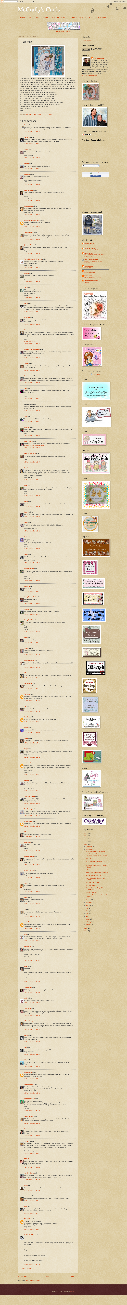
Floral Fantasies (89, 243)
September (89, 902)
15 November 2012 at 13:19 (32, 168)
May (25, 934)
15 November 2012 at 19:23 (32, 580)
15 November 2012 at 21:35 (32, 655)
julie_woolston (28, 245)
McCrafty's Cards (39, 9)
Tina (25, 416)
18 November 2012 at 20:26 (32, 1093)
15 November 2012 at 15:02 (32, 281)
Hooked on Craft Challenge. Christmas (97, 856)
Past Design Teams (59, 17)
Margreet (27, 317)
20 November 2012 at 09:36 (32, 1190)
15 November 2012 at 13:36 (32, 184)
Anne (26, 303)
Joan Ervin (27, 1008)
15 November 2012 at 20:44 (32, 632)
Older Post (74, 1277)
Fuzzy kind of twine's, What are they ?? (97, 872)
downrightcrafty (29, 856)
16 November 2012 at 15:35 (32, 865)
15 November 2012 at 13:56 (32, 239)
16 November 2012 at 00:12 (32, 757)
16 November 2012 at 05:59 (32, 791)
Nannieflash (28, 376)
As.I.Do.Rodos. (29, 232)
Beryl (26, 749)
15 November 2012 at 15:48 (32, 343)
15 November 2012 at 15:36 (32, 324)
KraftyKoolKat (28, 620)
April (87, 916)
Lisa (25, 330)
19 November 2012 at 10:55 (32, 1135)
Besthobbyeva (28, 190)
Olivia (26, 738)
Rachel (26, 512)
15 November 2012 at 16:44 (32, 448)
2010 (86, 931)
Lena (25, 485)
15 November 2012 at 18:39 (32, 549)
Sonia (26, 287)
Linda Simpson (29, 568)
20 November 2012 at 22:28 (32, 1213)
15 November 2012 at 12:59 (32, 158)
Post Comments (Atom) (32, 1280)
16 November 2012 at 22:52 (32, 941)
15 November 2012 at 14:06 (32, 253)
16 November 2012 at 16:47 (32, 891)
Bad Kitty (27, 586)
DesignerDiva (28, 206)
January (88, 924)
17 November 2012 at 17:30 (32, 1015)
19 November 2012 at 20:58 (32, 1167)
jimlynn (26, 427)
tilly (25, 1060)
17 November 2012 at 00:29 (32, 960)
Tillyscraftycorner (89, 248)
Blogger (72, 1291)
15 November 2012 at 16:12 (32, 398)
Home (22, 17)
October (88, 900)
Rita (25, 125)
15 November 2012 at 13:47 (32, 227)
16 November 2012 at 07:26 (32, 815)
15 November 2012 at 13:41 (32, 214)
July (87, 908)
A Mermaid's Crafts (29, 341)
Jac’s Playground (29, 922)
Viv (25, 706)
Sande (26, 149)
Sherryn (26, 673)
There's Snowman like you (93, 875)
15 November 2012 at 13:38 (32, 200)
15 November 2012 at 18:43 (32, 563)
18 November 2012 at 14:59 (32, 1066)
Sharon (26, 832)
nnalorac (27, 1196)
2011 (86, 928)
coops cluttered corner (91, 259)
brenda (26, 273)
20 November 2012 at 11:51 (32, 1201)
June (87, 911)
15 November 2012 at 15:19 (32, 312)
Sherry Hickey (28, 1021)
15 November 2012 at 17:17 (32, 480)
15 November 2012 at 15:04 (32, 297)
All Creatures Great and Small (92, 245)
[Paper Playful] (95, 374)
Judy (25, 966)
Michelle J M (28, 821)
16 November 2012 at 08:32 (32, 836)
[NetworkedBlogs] (95, 173)
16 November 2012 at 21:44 (32, 928)
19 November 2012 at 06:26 (32, 1123)
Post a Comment (27, 1268)
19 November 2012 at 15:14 (32, 1153)
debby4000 (27, 842)
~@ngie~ (27, 1141)
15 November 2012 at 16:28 (32, 421)
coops (26, 883)
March (88, 919)
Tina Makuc (27, 1219)
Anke (25, 897)
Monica (26, 1129)
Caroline (27, 137)
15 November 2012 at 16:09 (32, 382)
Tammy (26, 363)
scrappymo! (28, 1072)
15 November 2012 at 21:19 (32, 642)
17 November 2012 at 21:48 (32, 1029)
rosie (25, 998)
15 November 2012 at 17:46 (32, 506)
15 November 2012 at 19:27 (32, 591)
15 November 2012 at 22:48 (32, 711)
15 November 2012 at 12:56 (32, 144)
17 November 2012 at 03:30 (32, 982)
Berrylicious (88, 276)
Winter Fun (89, 858)
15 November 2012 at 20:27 (32, 614)
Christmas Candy (90, 885)
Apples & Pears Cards (91, 280)
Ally (25, 1047)
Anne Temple (28, 683)
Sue (25, 388)
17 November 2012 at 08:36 (32, 992)
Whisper (26, 609)
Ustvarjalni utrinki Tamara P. (33, 259)
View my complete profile (89, 75)
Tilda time (88, 870)
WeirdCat (27, 1159)
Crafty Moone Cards (30, 597)
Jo (25, 909)
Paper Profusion (29, 660)
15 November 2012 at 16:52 (32, 462)
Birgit (26, 501)
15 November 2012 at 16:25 (32, 411)
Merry (26, 1185)
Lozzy (26, 727)
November (89, 849)
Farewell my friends (89, 272)
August (88, 905)
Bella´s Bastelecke (30, 1235)
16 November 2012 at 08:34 (32, 851)
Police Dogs (87, 267)
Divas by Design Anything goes (92, 277)
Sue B (26, 468)
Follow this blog (95, 175)
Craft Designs (88, 271)
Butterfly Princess (91, 892)
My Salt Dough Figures (38, 17)
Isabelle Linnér (29, 870)
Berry (26, 1035)
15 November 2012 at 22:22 (32, 688)
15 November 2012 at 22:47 (32, 700)
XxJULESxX (28, 987)
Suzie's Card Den (29, 1098)
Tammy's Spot (88, 266)
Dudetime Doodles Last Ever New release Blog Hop (95, 852)
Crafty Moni (27, 946)
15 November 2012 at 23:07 (32, 732)
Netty (25, 637)
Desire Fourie (28, 441)
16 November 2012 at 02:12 (32, 775)
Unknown (27, 694)
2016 (86, 833)
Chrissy (26, 780)
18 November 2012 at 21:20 (32, 1110)
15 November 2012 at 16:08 (32, 370)
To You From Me (88, 282)
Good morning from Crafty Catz (92, 250)
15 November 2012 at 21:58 (32, 678)
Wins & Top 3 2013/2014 (81, 17)
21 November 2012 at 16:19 (32, 1229)
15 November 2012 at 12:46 (32, 131)
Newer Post (22, 1277)
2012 (86, 844)
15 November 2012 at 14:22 (32, 267)
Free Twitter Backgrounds (63, 31)
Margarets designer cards (32, 220)
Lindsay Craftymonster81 (32, 349)
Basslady (27, 174)
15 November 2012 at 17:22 (32, 496)
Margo (26, 537)
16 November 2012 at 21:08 (32, 916)
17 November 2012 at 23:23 (32, 1042)
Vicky (26, 522)
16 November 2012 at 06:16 (32, 803)
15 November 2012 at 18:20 (32, 517)
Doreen (26, 163)
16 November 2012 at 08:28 (32, 826)
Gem (25, 1206)
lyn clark (27, 717)
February (88, 922)
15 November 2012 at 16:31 (32, 435)
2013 (86, 841)
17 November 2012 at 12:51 (32, 1003)
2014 (86, 838)
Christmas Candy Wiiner (92, 882)
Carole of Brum (29, 1173)
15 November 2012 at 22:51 (32, 722)
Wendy (26, 648)
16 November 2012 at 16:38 (32, 877)
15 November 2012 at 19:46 (32, 603)
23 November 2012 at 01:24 (32, 1264)
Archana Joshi (28, 763)
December (89, 846)
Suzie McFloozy (29, 1084)
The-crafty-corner (29, 796)
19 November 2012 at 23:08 (32, 1179)
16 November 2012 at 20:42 (32, 904)
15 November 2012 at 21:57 (32, 667)
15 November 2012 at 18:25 (32, 531)
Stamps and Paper (30, 453)
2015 (86, 836)
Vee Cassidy (28, 809)
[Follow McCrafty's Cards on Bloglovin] (91, 167)
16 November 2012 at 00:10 (32, 743)
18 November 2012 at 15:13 (32, 1079)
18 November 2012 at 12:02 (32, 1054)
